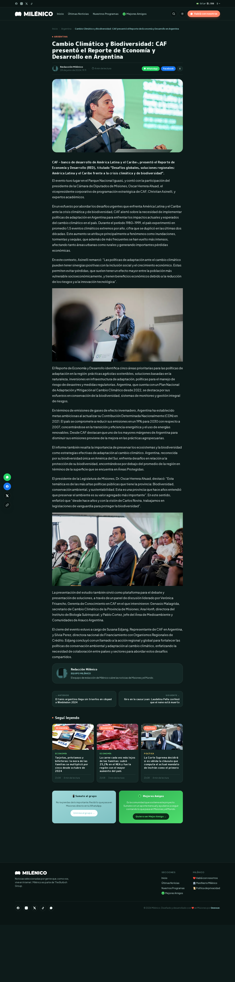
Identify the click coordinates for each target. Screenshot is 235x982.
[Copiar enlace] (7, 505)
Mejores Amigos (135, 13)
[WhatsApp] (51, 908)
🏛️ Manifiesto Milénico (205, 883)
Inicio (60, 13)
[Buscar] (173, 13)
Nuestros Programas (106, 13)
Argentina (66, 28)
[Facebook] (16, 3)
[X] (34, 908)
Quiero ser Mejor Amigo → (151, 816)
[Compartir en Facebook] (7, 486)
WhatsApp (152, 68)
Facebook (168, 68)
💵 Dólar (205, 3)
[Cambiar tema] (182, 13)
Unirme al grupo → (84, 813)
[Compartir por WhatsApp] (7, 477)
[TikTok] (31, 3)
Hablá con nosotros (205, 13)
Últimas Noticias (78, 13)
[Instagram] (21, 3)
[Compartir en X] (7, 496)
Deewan (215, 908)
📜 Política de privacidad (206, 888)
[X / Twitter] (26, 3)
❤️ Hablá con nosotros (205, 878)
